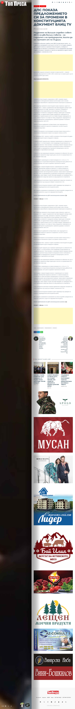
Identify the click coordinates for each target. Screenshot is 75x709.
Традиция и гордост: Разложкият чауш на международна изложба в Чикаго (66, 379)
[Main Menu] (2, 2)
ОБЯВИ (48, 697)
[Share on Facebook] (35, 332)
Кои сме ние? (38, 697)
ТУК (66, 195)
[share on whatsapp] (11, 706)
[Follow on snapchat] (63, 2)
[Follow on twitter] (54, 2)
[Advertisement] (53, 62)
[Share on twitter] (38, 332)
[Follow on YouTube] (59, 2)
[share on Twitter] (8, 706)
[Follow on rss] (67, 2)
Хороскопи (44, 697)
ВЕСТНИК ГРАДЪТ (58, 697)
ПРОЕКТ (36, 198)
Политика (36, 6)
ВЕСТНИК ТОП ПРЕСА (67, 697)
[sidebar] (71, 2)
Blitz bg (41, 198)
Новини (52, 697)
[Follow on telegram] (65, 2)
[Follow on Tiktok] (61, 2)
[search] (69, 2)
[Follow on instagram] (48, 701)
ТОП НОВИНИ (43, 6)
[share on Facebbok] (5, 706)
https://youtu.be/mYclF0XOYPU (41, 79)
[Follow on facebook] (52, 2)
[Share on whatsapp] (41, 332)
